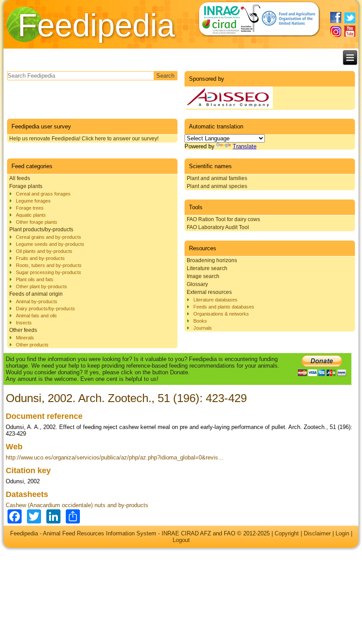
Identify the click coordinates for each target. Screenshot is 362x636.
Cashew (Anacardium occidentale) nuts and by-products (77, 505)
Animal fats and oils (36, 315)
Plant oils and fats (34, 279)
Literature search (207, 268)
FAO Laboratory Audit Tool (218, 227)
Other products (32, 344)
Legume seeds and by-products (50, 244)
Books (200, 321)
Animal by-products (36, 301)
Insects (24, 322)
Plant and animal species (217, 186)
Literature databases (215, 299)
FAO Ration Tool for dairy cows (223, 219)
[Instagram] (335, 31)
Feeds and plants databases (223, 306)
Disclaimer (317, 533)
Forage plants (25, 186)
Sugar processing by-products (48, 272)
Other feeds (23, 330)
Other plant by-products (41, 286)
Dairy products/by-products (45, 308)
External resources (209, 292)
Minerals (25, 337)
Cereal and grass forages (43, 193)
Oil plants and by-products (44, 251)
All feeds (19, 178)
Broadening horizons (212, 260)
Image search (203, 276)
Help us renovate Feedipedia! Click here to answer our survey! (83, 138)
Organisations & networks (221, 313)
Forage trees (30, 208)
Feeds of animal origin (36, 294)
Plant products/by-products (41, 229)
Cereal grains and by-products (48, 237)
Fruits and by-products (40, 258)
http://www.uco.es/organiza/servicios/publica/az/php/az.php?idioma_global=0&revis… (115, 457)
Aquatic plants (31, 215)
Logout (181, 540)
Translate (244, 146)
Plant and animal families (217, 178)
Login (342, 533)
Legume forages (33, 200)
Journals (202, 328)
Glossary (197, 284)
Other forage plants (36, 222)
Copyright (287, 533)
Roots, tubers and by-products (49, 265)
